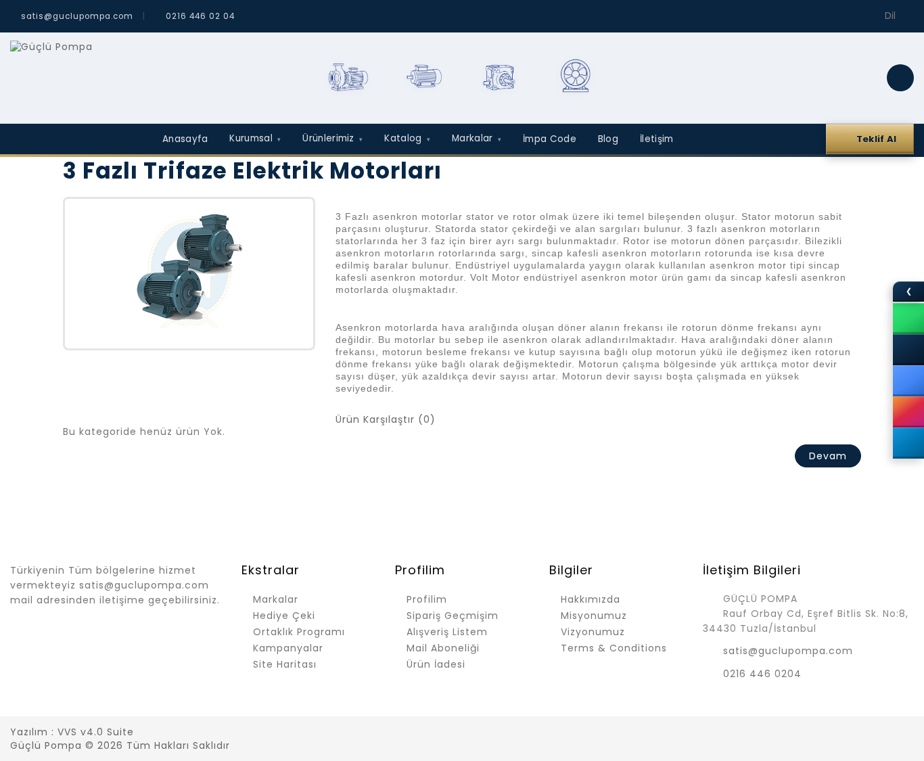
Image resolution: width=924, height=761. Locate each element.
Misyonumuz (594, 615)
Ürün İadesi (436, 664)
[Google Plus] (856, 733)
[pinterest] (880, 733)
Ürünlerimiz (332, 138)
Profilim (427, 599)
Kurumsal (255, 138)
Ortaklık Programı (299, 632)
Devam (828, 456)
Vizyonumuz (593, 632)
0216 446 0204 (762, 674)
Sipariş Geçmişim (453, 615)
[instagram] (904, 733)
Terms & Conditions (614, 648)
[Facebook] (785, 733)
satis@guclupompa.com (788, 651)
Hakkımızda (590, 599)
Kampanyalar (288, 648)
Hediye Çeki (284, 615)
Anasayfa (185, 139)
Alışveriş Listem (447, 632)
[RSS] (833, 733)
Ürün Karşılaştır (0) (386, 419)
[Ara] (900, 77)
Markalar (476, 138)
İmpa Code (549, 139)
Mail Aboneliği (443, 648)
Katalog (407, 138)
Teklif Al (876, 139)
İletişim (656, 139)
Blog (608, 139)
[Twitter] (809, 733)
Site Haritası (285, 664)
